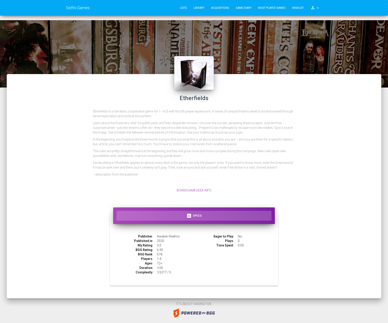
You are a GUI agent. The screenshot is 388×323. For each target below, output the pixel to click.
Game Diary (243, 7)
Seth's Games (78, 7)
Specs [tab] (194, 215)
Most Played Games (271, 7)
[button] (314, 7)
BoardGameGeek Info (194, 190)
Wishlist (298, 7)
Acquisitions (220, 7)
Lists (183, 7)
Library (199, 7)
